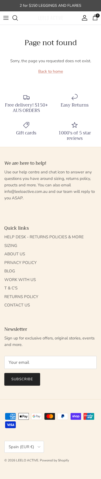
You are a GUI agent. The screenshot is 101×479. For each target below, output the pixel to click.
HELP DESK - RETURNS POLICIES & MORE (44, 237)
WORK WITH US (20, 279)
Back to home (50, 71)
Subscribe (22, 379)
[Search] (18, 18)
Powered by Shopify (54, 460)
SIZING (10, 245)
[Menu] (6, 18)
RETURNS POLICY (21, 296)
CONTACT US (17, 305)
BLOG (9, 271)
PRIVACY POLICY (20, 262)
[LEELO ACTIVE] (50, 18)
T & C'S (11, 288)
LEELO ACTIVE (27, 460)
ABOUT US (14, 254)
